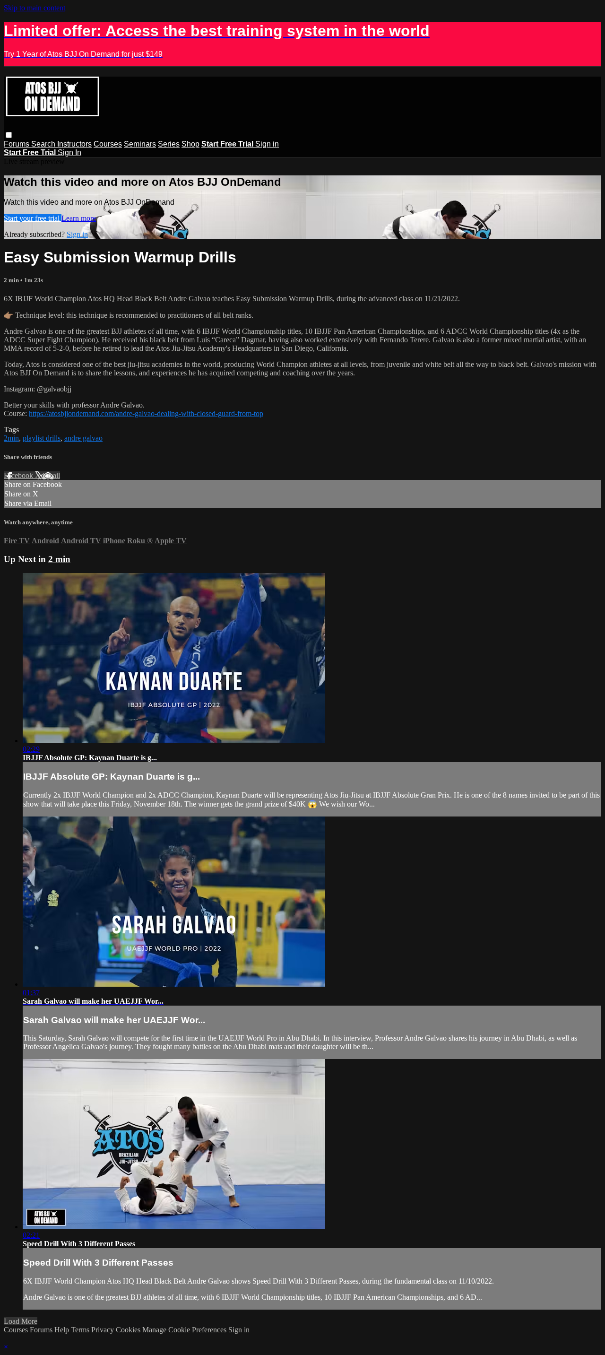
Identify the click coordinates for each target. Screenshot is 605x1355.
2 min (12, 280)
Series (169, 144)
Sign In (69, 152)
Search (44, 144)
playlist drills (41, 438)
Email (51, 475)
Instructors (74, 144)
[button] (9, 135)
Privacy (103, 1330)
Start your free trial (32, 218)
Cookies (129, 1330)
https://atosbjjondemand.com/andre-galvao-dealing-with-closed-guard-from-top (146, 413)
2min (11, 438)
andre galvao (83, 438)
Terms (81, 1330)
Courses (108, 144)
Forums (17, 144)
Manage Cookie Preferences (185, 1330)
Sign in (267, 144)
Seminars (140, 144)
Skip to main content (34, 8)
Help (62, 1330)
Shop (190, 144)
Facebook (19, 475)
